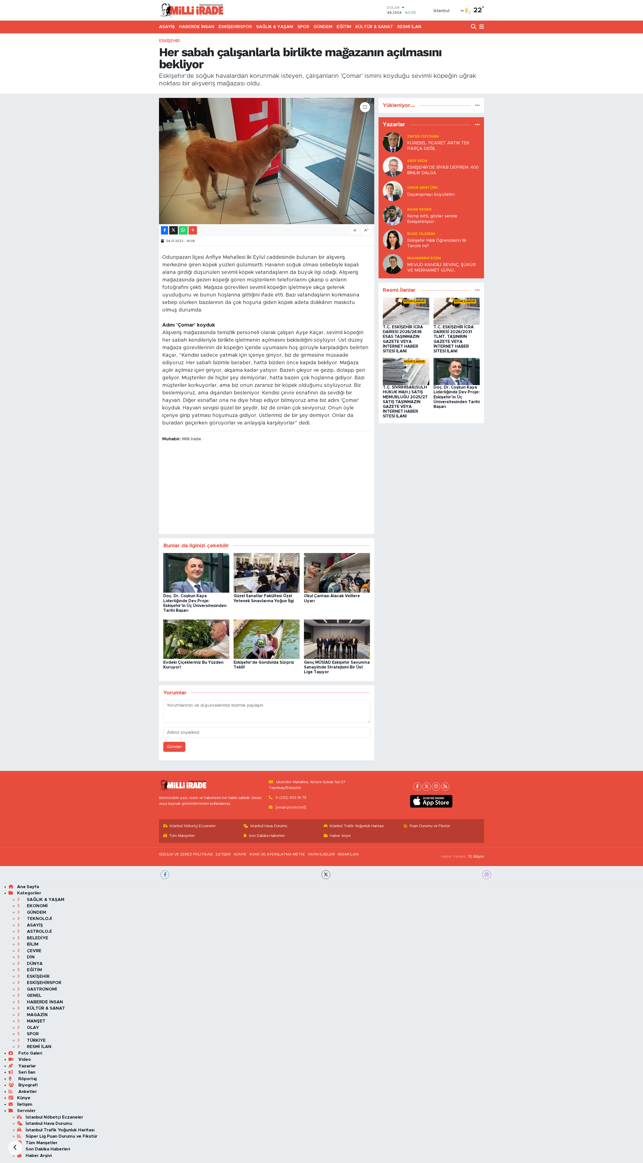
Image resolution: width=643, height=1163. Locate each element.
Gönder (174, 747)
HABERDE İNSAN (196, 27)
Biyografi (27, 1085)
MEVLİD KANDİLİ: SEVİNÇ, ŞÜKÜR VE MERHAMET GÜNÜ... (441, 267)
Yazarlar (26, 1066)
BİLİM (32, 944)
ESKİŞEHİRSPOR (235, 27)
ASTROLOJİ (39, 931)
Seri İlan (26, 1072)
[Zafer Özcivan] (393, 142)
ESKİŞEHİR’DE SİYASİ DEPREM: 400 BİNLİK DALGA (443, 170)
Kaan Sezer (419, 209)
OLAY (32, 1027)
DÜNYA (34, 963)
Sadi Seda (417, 161)
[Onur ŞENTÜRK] (393, 191)
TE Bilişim (475, 857)
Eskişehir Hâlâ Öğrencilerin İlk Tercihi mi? (436, 243)
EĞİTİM (344, 27)
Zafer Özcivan (423, 136)
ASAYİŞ (167, 27)
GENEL (33, 995)
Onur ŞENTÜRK (422, 188)
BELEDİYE (37, 938)
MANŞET (35, 1021)
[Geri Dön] (15, 1147)
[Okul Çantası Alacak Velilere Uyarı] (337, 573)
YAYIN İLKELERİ (321, 854)
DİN (30, 957)
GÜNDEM (322, 27)
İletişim (24, 1104)
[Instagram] (436, 786)
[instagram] (486, 874)
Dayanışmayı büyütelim (431, 194)
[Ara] (474, 27)
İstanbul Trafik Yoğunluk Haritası (357, 826)
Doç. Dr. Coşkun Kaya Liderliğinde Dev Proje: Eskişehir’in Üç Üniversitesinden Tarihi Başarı (457, 397)
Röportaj (27, 1079)
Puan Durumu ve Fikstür (430, 826)
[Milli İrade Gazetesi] (191, 10)
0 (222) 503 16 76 (291, 798)
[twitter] (326, 874)
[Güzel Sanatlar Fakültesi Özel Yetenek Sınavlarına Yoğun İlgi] (267, 573)
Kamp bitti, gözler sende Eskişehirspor (432, 218)
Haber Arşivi (340, 836)
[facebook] (164, 874)
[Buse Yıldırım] (393, 239)
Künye (23, 1098)
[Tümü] (477, 105)
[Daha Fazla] (193, 230)
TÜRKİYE (36, 1040)
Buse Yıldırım (421, 234)
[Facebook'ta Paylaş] (164, 230)
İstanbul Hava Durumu (268, 826)
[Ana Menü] (480, 27)
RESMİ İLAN (409, 27)
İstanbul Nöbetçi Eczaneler (193, 826)
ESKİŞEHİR (169, 41)
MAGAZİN (37, 1015)
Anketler (27, 1091)
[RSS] (445, 786)
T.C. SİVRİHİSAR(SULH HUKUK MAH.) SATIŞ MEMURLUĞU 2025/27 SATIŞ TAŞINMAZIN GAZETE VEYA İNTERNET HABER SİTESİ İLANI (405, 401)
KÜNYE (240, 854)
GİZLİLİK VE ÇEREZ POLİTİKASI (186, 854)
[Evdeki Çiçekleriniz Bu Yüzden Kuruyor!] (196, 639)
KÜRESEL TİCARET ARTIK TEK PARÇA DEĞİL (438, 145)
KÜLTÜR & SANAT (374, 27)
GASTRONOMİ (41, 989)
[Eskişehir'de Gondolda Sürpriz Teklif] (267, 639)
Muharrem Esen (424, 258)
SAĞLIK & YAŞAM (274, 27)
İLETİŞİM (223, 854)
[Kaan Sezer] (393, 215)
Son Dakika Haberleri (267, 836)
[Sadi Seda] (393, 166)
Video (24, 1059)
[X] (426, 786)
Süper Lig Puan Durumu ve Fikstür (61, 1136)
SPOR (303, 27)
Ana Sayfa (28, 887)
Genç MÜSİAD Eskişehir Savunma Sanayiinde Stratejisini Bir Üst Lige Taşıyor (337, 667)
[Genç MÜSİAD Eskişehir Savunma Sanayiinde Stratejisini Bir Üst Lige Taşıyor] (337, 639)
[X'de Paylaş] (173, 230)
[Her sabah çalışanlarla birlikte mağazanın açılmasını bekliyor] (266, 161)
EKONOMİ (37, 906)
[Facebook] (417, 786)
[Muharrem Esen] (393, 264)
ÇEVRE (33, 951)
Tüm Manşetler (182, 836)
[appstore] (431, 801)
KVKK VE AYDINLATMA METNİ (276, 854)
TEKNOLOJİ (39, 918)
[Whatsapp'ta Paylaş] (183, 230)
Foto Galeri (29, 1053)
